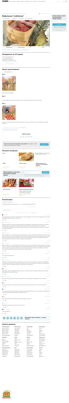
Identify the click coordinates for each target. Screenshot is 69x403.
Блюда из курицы (5, 342)
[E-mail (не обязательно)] (38, 207)
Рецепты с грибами (5, 330)
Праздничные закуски (18, 342)
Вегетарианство (25, 49)
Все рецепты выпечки (30, 345)
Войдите (20, 204)
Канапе (16, 340)
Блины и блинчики (5, 340)
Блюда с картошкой (5, 329)
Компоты (40, 353)
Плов (40, 329)
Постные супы (29, 351)
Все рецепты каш (17, 356)
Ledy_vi (5, 289)
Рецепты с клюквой (5, 332)
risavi (5, 282)
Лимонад (40, 352)
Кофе (40, 351)
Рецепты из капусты (5, 328)
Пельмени (40, 330)
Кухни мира (4, 356)
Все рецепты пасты (42, 345)
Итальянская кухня (5, 351)
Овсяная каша (17, 350)
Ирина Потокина (7, 276)
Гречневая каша (17, 349)
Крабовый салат (17, 333)
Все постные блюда (30, 356)
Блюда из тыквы (5, 333)
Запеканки (4, 343)
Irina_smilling (6, 259)
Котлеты (40, 328)
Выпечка (4, 49)
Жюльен (16, 338)
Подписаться (45, 172)
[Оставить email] (32, 172)
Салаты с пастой (42, 343)
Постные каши (29, 353)
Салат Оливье (17, 329)
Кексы (28, 340)
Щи (27, 328)
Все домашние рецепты (6, 335)
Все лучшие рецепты (5, 345)
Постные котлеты (30, 354)
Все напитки (41, 356)
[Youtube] (18, 318)
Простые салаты (17, 328)
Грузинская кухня (5, 350)
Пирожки (28, 343)
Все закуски (16, 345)
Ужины (3, 344)
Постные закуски (29, 350)
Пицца (3, 338)
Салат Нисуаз (17, 331)
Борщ (28, 329)
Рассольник (29, 330)
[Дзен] (21, 318)
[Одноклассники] (11, 318)
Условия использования (41, 175)
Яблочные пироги (5, 331)
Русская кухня (4, 349)
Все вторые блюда (42, 335)
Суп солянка (29, 332)
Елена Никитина (7, 309)
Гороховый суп (29, 331)
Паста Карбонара (42, 338)
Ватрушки (28, 338)
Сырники (3, 339)
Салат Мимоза (17, 332)
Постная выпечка (30, 352)
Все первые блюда (30, 335)
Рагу (40, 332)
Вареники (40, 331)
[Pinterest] (14, 318)
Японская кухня (4, 354)
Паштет (16, 343)
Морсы (40, 350)
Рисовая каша (17, 351)
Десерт (8, 49)
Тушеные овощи (42, 333)
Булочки (28, 339)
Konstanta (5, 214)
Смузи (40, 354)
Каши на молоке (17, 354)
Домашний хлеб (29, 342)
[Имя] (14, 207)
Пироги (28, 344)
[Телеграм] (4, 318)
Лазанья (40, 342)
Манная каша (17, 352)
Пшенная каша (17, 353)
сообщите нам (23, 127)
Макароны (41, 344)
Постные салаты (29, 349)
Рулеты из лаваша (17, 339)
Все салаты (16, 335)
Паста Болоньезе (42, 339)
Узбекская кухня (5, 353)
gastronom (42, 13)
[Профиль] (66, 1)
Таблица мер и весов (9, 63)
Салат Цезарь (17, 330)
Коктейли (40, 349)
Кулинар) (5, 268)
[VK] (8, 318)
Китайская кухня (5, 352)
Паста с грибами (42, 340)
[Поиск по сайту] (60, 1)
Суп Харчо (28, 333)
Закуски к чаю (17, 344)
